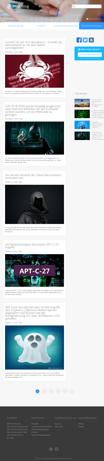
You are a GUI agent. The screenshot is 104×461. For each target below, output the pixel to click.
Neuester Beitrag (15, 25)
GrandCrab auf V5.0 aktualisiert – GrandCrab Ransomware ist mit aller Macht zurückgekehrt (33, 45)
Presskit (34, 432)
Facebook (79, 40)
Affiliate (81, 424)
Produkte (41, 25)
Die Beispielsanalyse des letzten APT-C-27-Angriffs (32, 245)
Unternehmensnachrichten (66, 25)
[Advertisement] (89, 77)
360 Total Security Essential (17, 426)
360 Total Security (14, 424)
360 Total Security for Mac (17, 432)
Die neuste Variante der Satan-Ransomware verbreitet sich (33, 176)
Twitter (85, 40)
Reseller (81, 426)
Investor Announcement (40, 435)
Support (58, 424)
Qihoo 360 (59, 426)
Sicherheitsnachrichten (40, 429)
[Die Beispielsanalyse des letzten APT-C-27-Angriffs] (34, 286)
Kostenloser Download (90, 55)
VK (91, 40)
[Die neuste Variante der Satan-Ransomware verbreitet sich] (34, 223)
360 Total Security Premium (17, 429)
